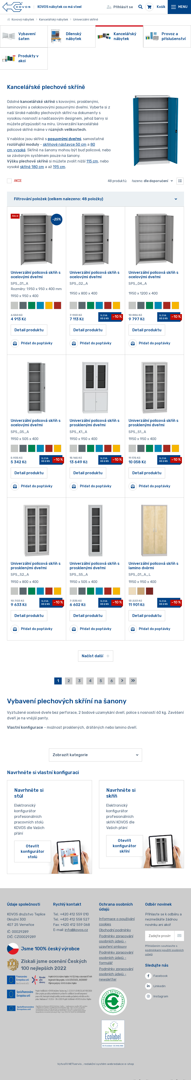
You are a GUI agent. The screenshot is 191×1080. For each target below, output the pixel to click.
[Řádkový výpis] (180, 181)
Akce (18, 181)
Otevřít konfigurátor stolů (32, 851)
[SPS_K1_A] (95, 387)
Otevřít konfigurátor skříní (124, 845)
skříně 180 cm (32, 167)
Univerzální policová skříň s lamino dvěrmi (153, 565)
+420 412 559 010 (74, 914)
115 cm (92, 161)
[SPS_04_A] (154, 239)
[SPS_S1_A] (154, 387)
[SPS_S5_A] (95, 530)
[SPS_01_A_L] (154, 530)
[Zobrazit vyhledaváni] (140, 7)
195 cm (59, 167)
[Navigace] (179, 7)
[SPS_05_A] (36, 387)
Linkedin (159, 986)
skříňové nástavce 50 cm (64, 144)
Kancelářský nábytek (53, 19)
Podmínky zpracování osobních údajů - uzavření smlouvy (116, 941)
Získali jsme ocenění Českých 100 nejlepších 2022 (54, 964)
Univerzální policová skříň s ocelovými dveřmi (36, 274)
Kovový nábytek (22, 19)
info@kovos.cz (76, 930)
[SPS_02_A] (95, 239)
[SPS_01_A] (36, 239)
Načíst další (93, 656)
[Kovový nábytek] (16, 7)
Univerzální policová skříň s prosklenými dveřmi (94, 422)
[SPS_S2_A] (36, 530)
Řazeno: (150, 181)
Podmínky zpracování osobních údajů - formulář (116, 957)
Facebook (160, 976)
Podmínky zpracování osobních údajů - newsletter (116, 974)
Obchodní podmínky (115, 930)
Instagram (160, 996)
